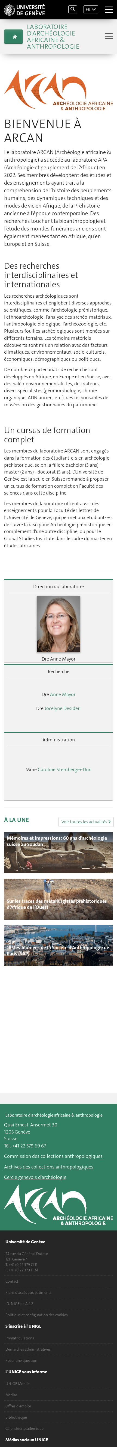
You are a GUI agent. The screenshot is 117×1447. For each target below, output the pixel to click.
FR (88, 9)
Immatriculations (19, 1338)
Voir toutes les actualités (84, 822)
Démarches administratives (28, 1349)
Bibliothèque (16, 1417)
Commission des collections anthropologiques (53, 1156)
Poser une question (21, 1360)
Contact (11, 1281)
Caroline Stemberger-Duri (65, 769)
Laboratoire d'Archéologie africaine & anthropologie (53, 36)
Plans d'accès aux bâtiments (28, 1292)
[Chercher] (72, 9)
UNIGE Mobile (17, 1383)
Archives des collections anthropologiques (48, 1167)
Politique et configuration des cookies (36, 1314)
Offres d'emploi (18, 1406)
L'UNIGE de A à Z (19, 1303)
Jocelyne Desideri (63, 708)
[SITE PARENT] (13, 36)
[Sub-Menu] (108, 37)
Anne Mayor (62, 694)
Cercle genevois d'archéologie (35, 1177)
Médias (11, 1394)
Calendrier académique (24, 1428)
